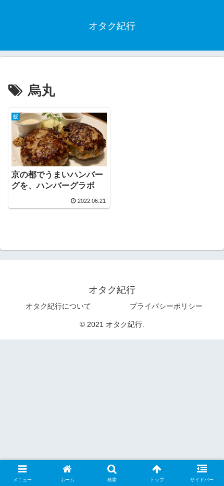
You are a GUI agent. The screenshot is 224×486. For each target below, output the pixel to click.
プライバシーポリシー (166, 306)
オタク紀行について (58, 306)
